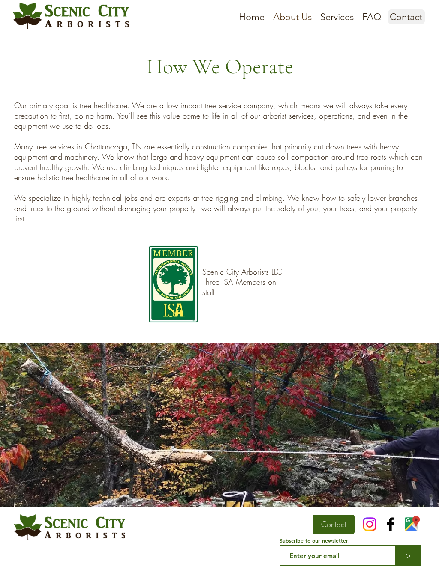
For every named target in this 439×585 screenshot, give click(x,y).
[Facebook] (391, 524)
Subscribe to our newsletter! (315, 540)
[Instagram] (370, 524)
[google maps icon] (412, 524)
